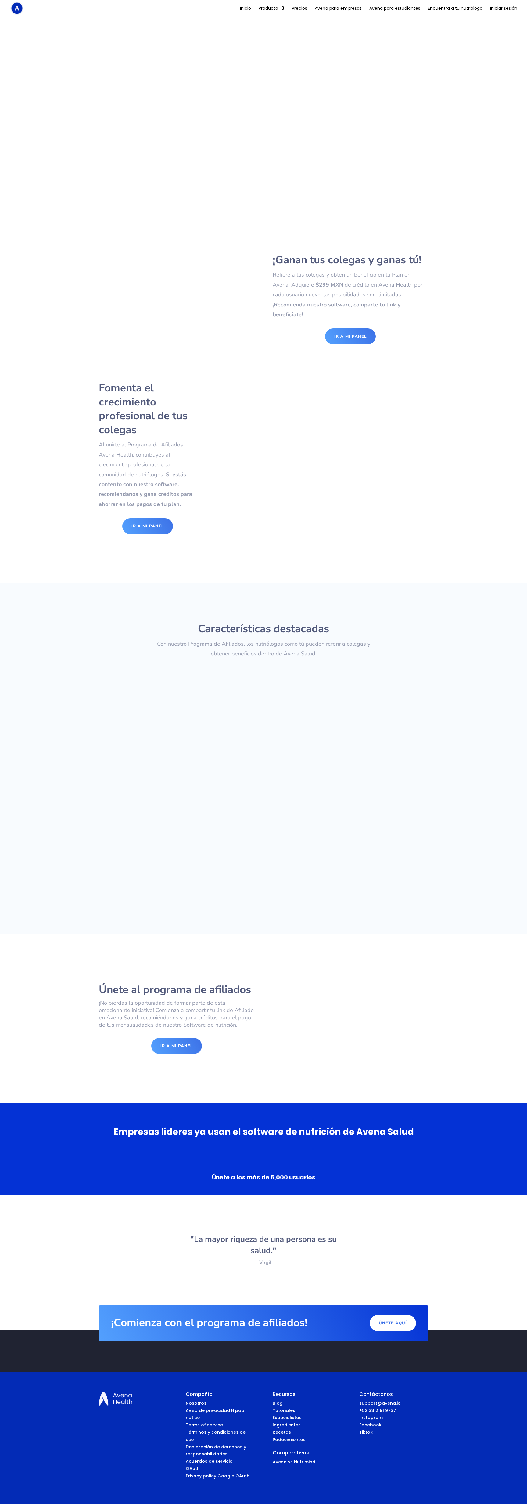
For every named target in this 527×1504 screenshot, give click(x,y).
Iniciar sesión (503, 8)
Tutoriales (284, 1410)
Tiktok (366, 1432)
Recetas (282, 1432)
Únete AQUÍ (393, 1323)
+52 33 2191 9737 (377, 1410)
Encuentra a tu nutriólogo (455, 8)
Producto (268, 8)
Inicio (245, 8)
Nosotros (196, 1403)
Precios (299, 8)
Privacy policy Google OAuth (217, 1476)
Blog (278, 1403)
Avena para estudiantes (394, 8)
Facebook (370, 1425)
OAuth (193, 1468)
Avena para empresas (338, 8)
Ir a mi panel (350, 336)
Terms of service (204, 1425)
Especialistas (287, 1417)
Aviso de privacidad (208, 1410)
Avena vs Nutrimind (294, 1462)
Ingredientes (287, 1425)
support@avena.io (354, 854)
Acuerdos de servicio (209, 1461)
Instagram (371, 1417)
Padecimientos (289, 1439)
